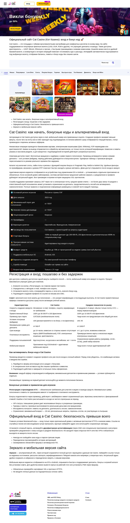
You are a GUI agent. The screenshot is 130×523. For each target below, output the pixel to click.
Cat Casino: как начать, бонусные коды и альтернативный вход (38, 119)
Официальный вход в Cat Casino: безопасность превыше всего (38, 124)
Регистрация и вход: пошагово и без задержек (31, 122)
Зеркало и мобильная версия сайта (27, 127)
